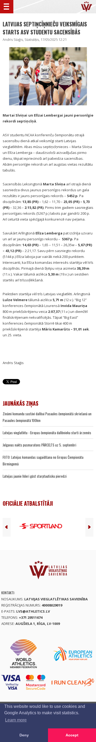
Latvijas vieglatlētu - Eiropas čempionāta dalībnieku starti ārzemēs (47, 432)
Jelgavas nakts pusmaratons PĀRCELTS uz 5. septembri (39, 445)
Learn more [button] (16, 720)
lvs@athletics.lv (33, 611)
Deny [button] (24, 735)
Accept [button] (72, 735)
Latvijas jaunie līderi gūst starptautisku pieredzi (35, 476)
